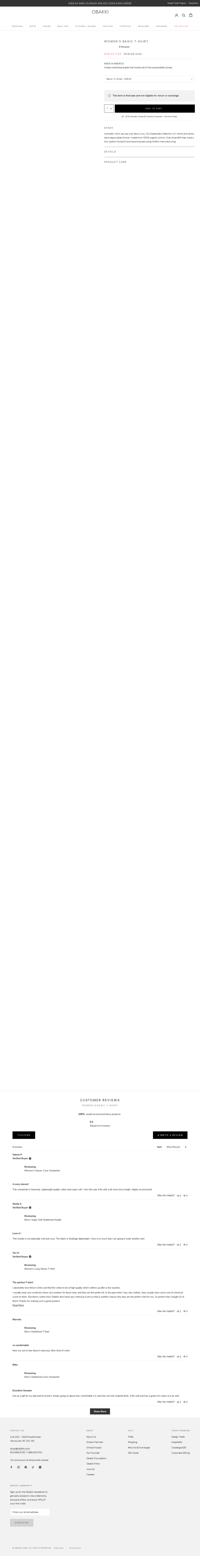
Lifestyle (125, 26)
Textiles (108, 26)
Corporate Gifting (180, 1453)
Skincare (143, 26)
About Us (91, 1437)
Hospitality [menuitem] (193, 3)
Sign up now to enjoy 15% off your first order (100, 3)
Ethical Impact (94, 1447)
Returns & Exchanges (139, 1447)
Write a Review (171, 1136)
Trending (17, 26)
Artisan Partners (94, 1442)
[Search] (183, 15)
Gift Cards (133, 1453)
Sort (159, 1147)
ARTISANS (161, 26)
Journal (90, 1469)
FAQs (130, 1437)
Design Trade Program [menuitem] (177, 3)
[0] (190, 15)
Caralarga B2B (178, 1447)
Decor (47, 26)
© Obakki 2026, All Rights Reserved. (32, 1548)
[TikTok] (33, 1467)
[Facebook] (11, 1467)
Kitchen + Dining (86, 26)
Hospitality (176, 1442)
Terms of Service (75, 1548)
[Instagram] (18, 1467)
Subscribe (22, 1522)
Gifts (33, 26)
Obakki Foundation (96, 1458)
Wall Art (63, 26)
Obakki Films (93, 1463)
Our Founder (93, 1453)
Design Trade (178, 1437)
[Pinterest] (26, 1467)
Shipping (132, 1442)
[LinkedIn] (40, 1467)
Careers (90, 1474)
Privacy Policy (59, 1548)
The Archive (181, 26)
